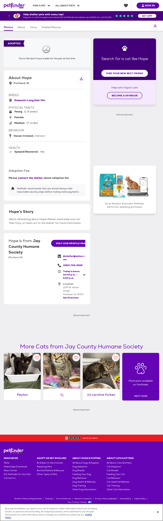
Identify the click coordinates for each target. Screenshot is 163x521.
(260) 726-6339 (72, 265)
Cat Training (113, 485)
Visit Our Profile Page (71, 243)
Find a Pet (39, 5)
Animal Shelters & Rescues (50, 470)
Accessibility (125, 498)
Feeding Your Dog (81, 474)
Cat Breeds (112, 470)
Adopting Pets (44, 466)
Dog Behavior (79, 478)
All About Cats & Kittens (119, 462)
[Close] (157, 511)
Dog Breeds (78, 470)
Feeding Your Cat (116, 474)
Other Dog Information (84, 489)
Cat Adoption (114, 466)
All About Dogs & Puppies (85, 462)
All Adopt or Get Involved (50, 462)
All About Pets (65, 5)
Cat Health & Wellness (118, 482)
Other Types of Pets (47, 474)
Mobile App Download (15, 466)
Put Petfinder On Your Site (17, 474)
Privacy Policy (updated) (106, 498)
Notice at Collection (83, 498)
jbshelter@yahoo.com (74, 258)
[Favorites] (125, 5)
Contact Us (10, 478)
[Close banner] (9, 15)
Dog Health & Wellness (84, 482)
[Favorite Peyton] (37, 358)
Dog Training (79, 485)
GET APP (147, 15)
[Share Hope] (155, 26)
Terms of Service (63, 498)
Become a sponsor (125, 95)
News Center (10, 470)
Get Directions (70, 297)
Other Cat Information (118, 489)
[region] (81, 512)
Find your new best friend (124, 73)
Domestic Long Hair (27, 100)
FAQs (6, 462)
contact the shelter (30, 178)
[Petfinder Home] (14, 5)
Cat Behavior (113, 478)
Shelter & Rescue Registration (28, 498)
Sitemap (49, 498)
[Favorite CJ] (76, 358)
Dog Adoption (79, 466)
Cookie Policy (140, 498)
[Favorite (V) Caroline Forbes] (116, 358)
